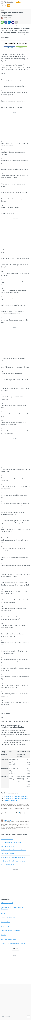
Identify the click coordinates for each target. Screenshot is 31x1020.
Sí (19, 813)
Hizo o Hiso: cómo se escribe (9, 939)
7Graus (8, 1016)
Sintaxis (2, 9)
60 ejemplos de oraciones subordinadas (16, 798)
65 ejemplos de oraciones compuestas (13, 861)
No (23, 813)
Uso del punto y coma (8, 865)
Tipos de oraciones (7, 839)
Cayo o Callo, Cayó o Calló (8, 917)
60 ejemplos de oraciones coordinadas (16, 796)
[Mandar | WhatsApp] (2, 22)
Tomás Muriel (7, 820)
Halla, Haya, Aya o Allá (7, 903)
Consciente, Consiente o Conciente (10, 930)
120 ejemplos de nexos (8, 854)
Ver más (15, 948)
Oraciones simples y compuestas (11, 842)
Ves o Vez (3, 935)
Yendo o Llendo (5, 926)
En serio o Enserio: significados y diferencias (13, 943)
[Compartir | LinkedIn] (9, 22)
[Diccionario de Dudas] (11, 2)
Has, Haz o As (4, 913)
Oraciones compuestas (11, 801)
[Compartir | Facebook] (5, 22)
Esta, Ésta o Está (5, 922)
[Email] (16, 22)
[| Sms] (12, 22)
